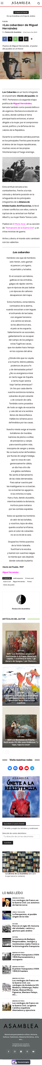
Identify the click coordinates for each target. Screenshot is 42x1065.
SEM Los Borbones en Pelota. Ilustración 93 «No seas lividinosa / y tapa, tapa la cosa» (21, 742)
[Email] (20, 39)
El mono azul (29, 578)
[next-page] (7, 752)
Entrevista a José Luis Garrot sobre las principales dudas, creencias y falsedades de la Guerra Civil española (21, 699)
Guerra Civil (7, 581)
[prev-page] (3, 752)
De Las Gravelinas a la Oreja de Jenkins (21, 16)
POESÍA (5, 21)
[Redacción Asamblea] (21, 599)
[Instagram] (14, 1051)
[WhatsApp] (15, 39)
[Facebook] (4, 39)
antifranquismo (18, 578)
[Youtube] (33, 1051)
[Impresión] (26, 39)
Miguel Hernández (19, 581)
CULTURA (20, 650)
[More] (31, 39)
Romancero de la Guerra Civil (19, 228)
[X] (10, 39)
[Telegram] (21, 1051)
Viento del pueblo (8, 585)
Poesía (29, 581)
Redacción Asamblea (13, 32)
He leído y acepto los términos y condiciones (21, 828)
